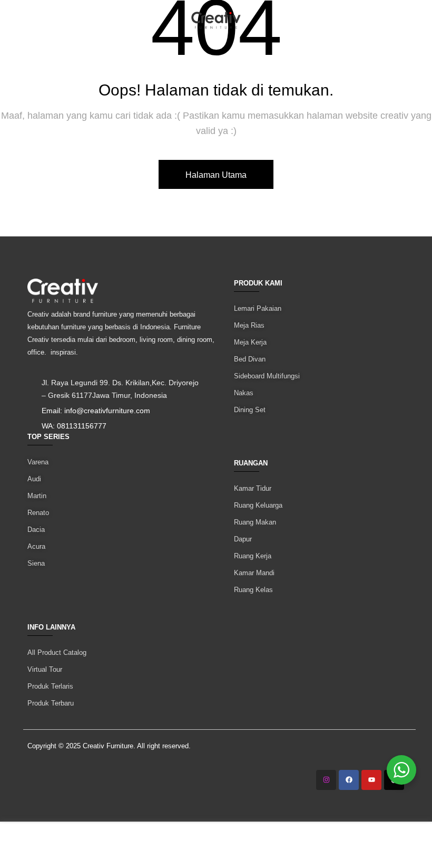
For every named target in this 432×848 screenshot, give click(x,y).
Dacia (36, 529)
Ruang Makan (255, 522)
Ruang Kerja (252, 556)
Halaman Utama (216, 174)
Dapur (243, 539)
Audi (34, 479)
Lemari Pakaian (257, 308)
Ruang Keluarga (258, 505)
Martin (36, 496)
